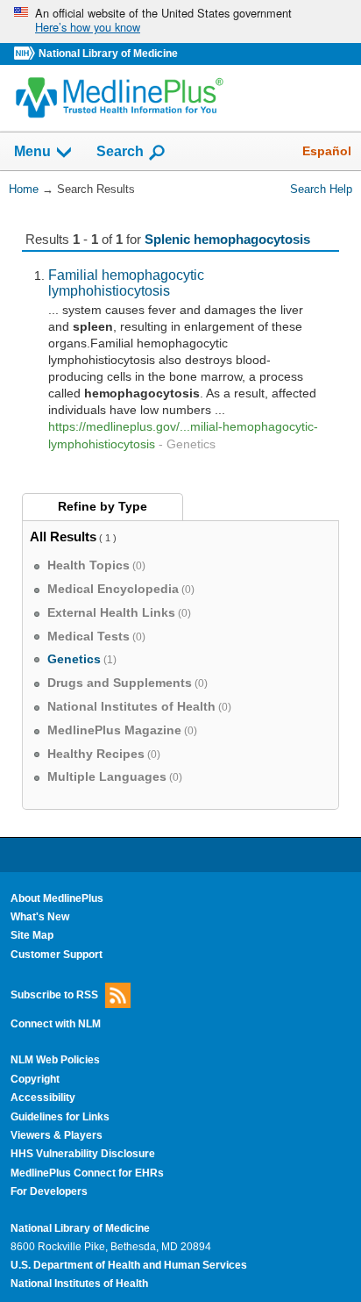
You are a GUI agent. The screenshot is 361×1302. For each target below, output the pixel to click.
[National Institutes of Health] (26, 54)
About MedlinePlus (57, 898)
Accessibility (43, 1097)
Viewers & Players (57, 1135)
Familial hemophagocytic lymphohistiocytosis (126, 282)
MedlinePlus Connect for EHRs (87, 1173)
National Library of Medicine (108, 53)
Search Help (321, 189)
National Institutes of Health (79, 1283)
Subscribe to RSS (54, 995)
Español (326, 151)
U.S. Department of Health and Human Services (129, 1265)
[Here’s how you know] (180, 21)
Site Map (32, 935)
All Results (63, 536)
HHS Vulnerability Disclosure (83, 1154)
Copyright (35, 1079)
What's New (40, 917)
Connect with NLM (56, 1024)
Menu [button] (32, 152)
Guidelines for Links (60, 1117)
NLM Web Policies (55, 1060)
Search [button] (120, 151)
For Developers (49, 1191)
